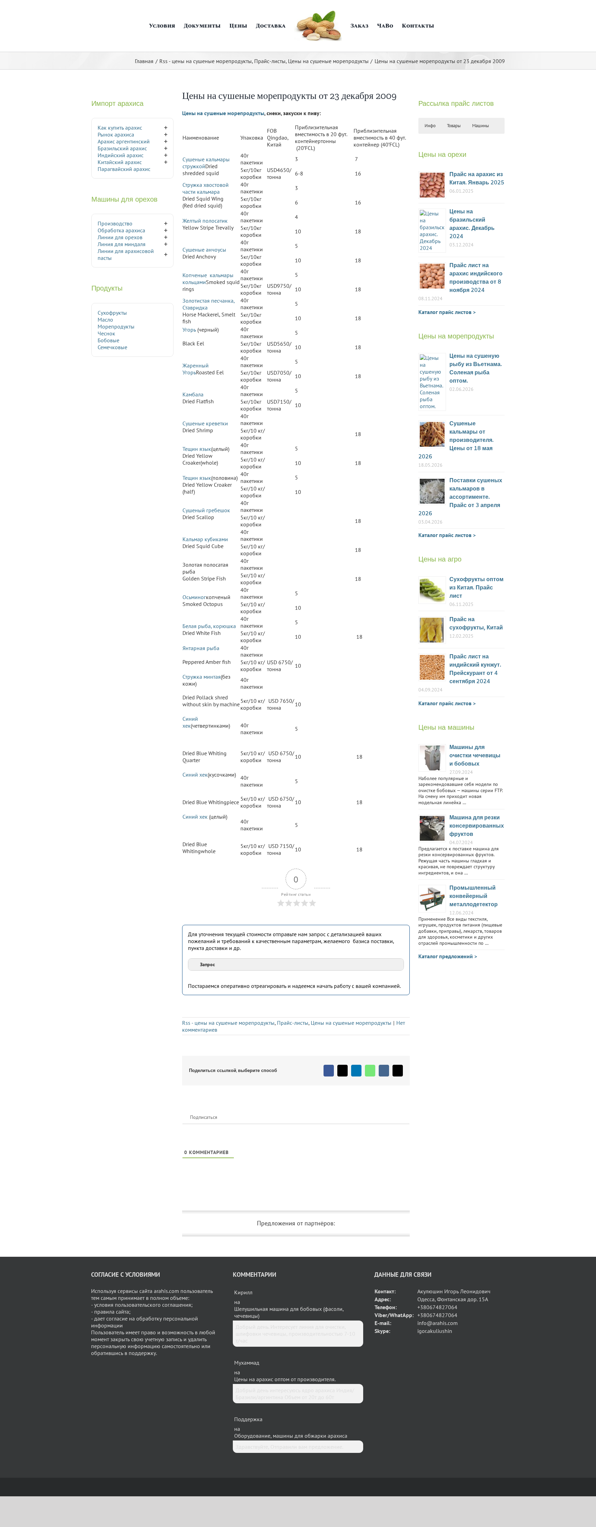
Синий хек (190, 722)
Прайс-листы (292, 1022)
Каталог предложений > (447, 956)
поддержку (142, 1352)
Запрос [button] (207, 964)
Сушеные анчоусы (204, 249)
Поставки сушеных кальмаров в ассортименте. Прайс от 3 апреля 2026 (460, 497)
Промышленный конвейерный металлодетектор (473, 896)
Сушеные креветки (205, 423)
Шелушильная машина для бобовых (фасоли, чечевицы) (289, 1312)
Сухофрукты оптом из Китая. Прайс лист (476, 588)
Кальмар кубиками (205, 539)
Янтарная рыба (200, 648)
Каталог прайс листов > (447, 312)
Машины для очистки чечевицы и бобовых (474, 756)
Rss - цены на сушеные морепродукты (228, 1022)
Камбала (192, 394)
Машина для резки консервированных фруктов (476, 826)
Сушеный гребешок (206, 510)
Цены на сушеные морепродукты (223, 113)
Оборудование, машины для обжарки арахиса (290, 1435)
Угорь (189, 329)
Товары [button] (454, 126)
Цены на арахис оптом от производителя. (285, 1379)
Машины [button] (480, 126)
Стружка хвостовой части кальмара (205, 188)
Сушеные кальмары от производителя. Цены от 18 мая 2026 (456, 440)
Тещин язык (196, 448)
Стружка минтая (201, 676)
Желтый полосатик (205, 220)
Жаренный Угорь (195, 369)
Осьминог (194, 597)
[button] (441, 25)
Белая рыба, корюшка (209, 626)
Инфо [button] (430, 126)
